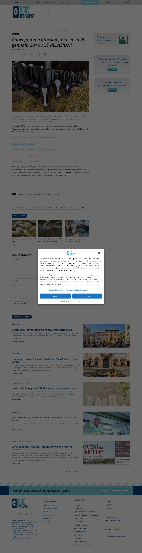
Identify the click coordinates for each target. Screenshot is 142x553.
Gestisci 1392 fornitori (56, 290)
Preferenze (87, 296)
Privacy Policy (76, 301)
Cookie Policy (64, 301)
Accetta (55, 296)
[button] (99, 253)
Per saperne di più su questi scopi (77, 290)
